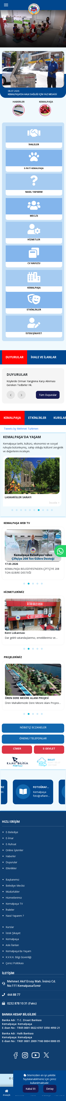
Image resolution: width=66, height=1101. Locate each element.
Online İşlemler (14, 850)
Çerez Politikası (15, 963)
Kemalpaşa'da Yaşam (18, 951)
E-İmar (10, 838)
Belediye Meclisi (15, 885)
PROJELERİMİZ (13, 657)
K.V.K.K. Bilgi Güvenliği (18, 957)
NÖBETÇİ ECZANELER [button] (33, 727)
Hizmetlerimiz (14, 897)
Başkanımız (12, 879)
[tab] (14, 357)
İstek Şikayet (13, 933)
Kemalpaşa (12, 939)
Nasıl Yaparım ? (15, 915)
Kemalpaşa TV (14, 903)
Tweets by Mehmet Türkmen (21, 428)
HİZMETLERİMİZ (14, 592)
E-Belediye (12, 832)
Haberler (11, 856)
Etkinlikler (11, 868)
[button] (11, 395)
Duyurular (11, 862)
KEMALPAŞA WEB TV (17, 523)
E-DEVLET (49, 748)
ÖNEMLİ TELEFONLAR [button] (33, 738)
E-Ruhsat (11, 844)
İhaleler (10, 909)
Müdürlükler (13, 891)
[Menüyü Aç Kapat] (6, 5)
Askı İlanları (12, 945)
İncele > (54, 502)
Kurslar (10, 927)
